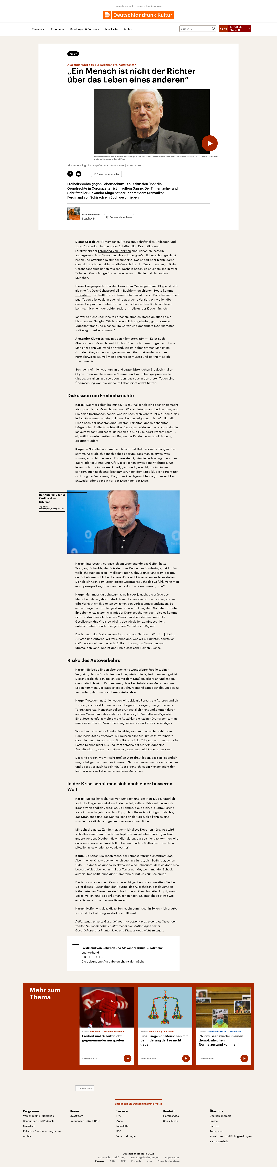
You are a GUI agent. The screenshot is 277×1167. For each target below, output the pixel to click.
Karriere (214, 1125)
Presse (214, 1120)
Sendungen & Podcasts (84, 29)
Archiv (128, 29)
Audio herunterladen (108, 173)
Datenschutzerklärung (111, 1157)
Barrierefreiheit (219, 1141)
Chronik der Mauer (169, 1161)
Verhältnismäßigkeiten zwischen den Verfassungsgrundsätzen (125, 603)
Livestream (76, 1115)
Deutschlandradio (220, 1115)
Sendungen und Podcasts (38, 1120)
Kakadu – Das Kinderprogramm (42, 1131)
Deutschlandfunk (124, 6)
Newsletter (123, 1125)
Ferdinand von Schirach (114, 251)
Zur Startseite (84, 1088)
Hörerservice (171, 1115)
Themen (37, 29)
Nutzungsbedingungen (145, 1157)
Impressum (172, 1157)
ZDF (123, 1161)
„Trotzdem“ (83, 295)
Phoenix (136, 1161)
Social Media (171, 1120)
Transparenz (217, 1131)
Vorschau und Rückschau (38, 1115)
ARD (112, 1161)
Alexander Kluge (95, 246)
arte (149, 1161)
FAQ (118, 1115)
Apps (119, 1120)
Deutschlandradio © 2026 (138, 1153)
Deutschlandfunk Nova (149, 6)
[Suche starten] (213, 29)
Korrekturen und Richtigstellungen (231, 1136)
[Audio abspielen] (210, 143)
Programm (57, 29)
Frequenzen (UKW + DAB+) (85, 1120)
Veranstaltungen (126, 1136)
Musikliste (111, 29)
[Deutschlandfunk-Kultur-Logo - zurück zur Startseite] (138, 15)
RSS (118, 1131)
